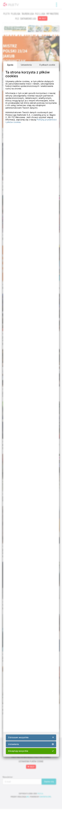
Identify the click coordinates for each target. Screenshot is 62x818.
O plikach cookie (47, 65)
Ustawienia (26, 65)
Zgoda (10, 65)
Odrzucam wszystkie (18, 737)
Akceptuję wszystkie (18, 751)
